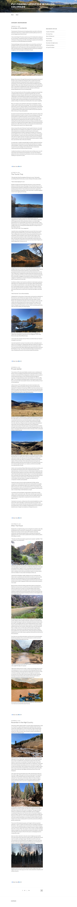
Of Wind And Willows (50, 45)
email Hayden (13, 900)
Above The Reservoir (50, 36)
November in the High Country (22, 722)
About (17, 14)
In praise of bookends (19, 28)
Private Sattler (16, 369)
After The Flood (17, 526)
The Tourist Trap (17, 174)
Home (12, 14)
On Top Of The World (50, 47)
